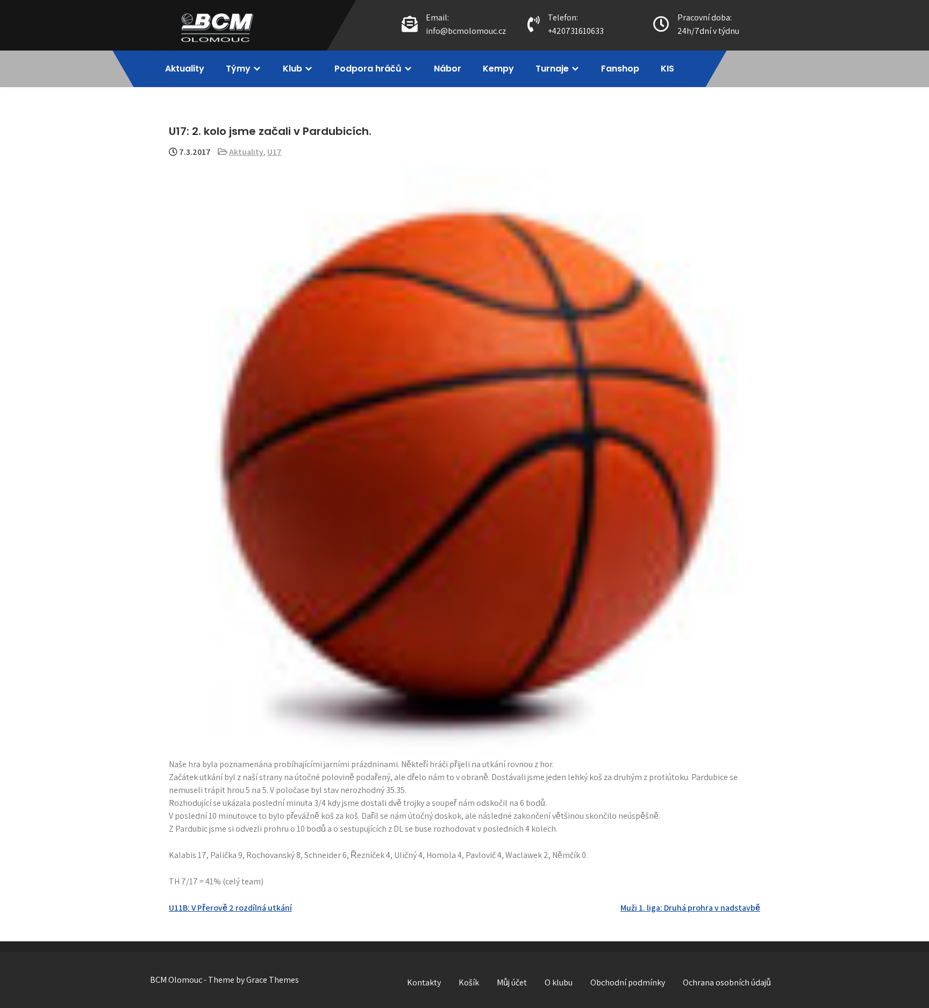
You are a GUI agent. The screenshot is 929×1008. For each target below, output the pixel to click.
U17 (274, 152)
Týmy (238, 68)
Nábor (447, 68)
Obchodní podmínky (627, 982)
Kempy (498, 68)
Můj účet (512, 982)
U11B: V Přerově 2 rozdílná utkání (230, 907)
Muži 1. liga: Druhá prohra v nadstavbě (690, 907)
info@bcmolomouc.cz (466, 31)
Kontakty (424, 982)
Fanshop (620, 68)
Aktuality (184, 68)
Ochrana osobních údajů (727, 982)
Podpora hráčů (368, 68)
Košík (469, 982)
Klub (292, 68)
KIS (667, 68)
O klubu (559, 982)
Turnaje (552, 68)
